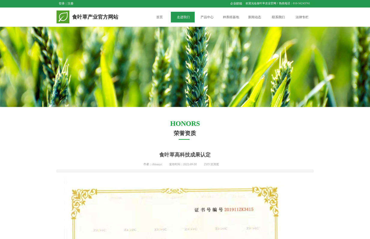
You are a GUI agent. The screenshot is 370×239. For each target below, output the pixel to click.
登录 (62, 3)
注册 (70, 3)
